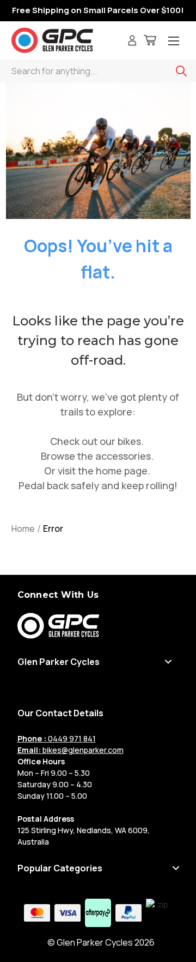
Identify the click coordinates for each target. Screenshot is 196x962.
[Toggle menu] (174, 41)
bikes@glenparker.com (70, 750)
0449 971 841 (56, 738)
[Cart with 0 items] (150, 42)
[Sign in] (132, 42)
